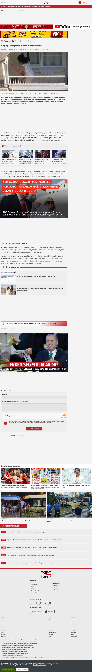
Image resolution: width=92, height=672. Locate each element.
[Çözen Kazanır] (34, 34)
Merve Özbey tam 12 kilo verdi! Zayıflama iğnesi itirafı (14, 649)
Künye (32, 586)
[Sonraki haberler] (64, 146)
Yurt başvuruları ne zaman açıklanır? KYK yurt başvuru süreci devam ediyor (32, 547)
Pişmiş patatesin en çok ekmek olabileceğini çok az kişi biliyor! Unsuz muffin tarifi (34, 540)
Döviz (2, 624)
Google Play (37, 611)
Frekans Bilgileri (35, 590)
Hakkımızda (34, 584)
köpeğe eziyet (33, 133)
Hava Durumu (4, 636)
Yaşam (8, 10)
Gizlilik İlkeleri (55, 585)
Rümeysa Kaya (27, 41)
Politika (50, 636)
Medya (50, 630)
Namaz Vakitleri (52, 632)
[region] (46, 666)
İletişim (33, 588)
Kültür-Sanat (51, 619)
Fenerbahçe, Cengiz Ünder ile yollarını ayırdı (12, 655)
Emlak (2, 632)
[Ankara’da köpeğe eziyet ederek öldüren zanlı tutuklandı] (8, 276)
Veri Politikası (55, 591)
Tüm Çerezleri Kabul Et (8, 669)
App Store (50, 611)
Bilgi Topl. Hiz (55, 589)
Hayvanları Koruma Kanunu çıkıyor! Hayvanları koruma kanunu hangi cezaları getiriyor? (40, 289)
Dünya (2, 626)
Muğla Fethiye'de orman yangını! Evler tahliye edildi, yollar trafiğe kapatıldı (31, 563)
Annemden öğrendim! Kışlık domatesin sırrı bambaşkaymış (26, 532)
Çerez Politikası (34, 592)
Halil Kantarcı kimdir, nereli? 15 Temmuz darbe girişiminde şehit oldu (18, 647)
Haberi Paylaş (9, 93)
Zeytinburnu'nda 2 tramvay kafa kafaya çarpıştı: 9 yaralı (15, 653)
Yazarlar (72, 634)
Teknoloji (73, 630)
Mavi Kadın (51, 628)
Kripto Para (51, 621)
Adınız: (4, 394)
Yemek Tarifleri (74, 636)
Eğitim (2, 628)
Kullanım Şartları (56, 583)
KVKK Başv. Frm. (55, 596)
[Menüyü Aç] (5, 2)
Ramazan (73, 619)
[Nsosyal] (35, 93)
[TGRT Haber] (45, 2)
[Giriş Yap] (79, 2)
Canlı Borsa (3, 619)
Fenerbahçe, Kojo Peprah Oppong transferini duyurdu (14, 651)
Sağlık (72, 621)
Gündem (3, 634)
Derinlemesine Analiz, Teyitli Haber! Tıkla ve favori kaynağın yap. (31, 323)
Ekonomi (3, 630)
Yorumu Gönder (34, 428)
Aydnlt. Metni (55, 594)
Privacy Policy (55, 587)
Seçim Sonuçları (74, 624)
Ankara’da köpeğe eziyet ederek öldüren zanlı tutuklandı (36, 276)
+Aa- (45, 93)
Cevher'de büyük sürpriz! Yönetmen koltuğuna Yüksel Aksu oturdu (26, 6)
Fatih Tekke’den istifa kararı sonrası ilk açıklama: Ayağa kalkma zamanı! (30, 555)
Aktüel (2, 617)
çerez (30, 663)
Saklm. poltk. (34, 595)
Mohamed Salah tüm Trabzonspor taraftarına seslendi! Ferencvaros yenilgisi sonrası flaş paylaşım (24, 657)
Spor (72, 628)
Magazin (50, 626)
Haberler (3, 10)
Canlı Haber (3, 621)
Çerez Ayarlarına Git (22, 669)
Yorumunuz (15, 401)
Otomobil (51, 634)
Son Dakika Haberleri (75, 626)
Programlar (73, 617)
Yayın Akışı (73, 632)
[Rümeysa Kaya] (13, 41)
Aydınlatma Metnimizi (39, 665)
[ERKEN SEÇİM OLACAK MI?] (34, 352)
